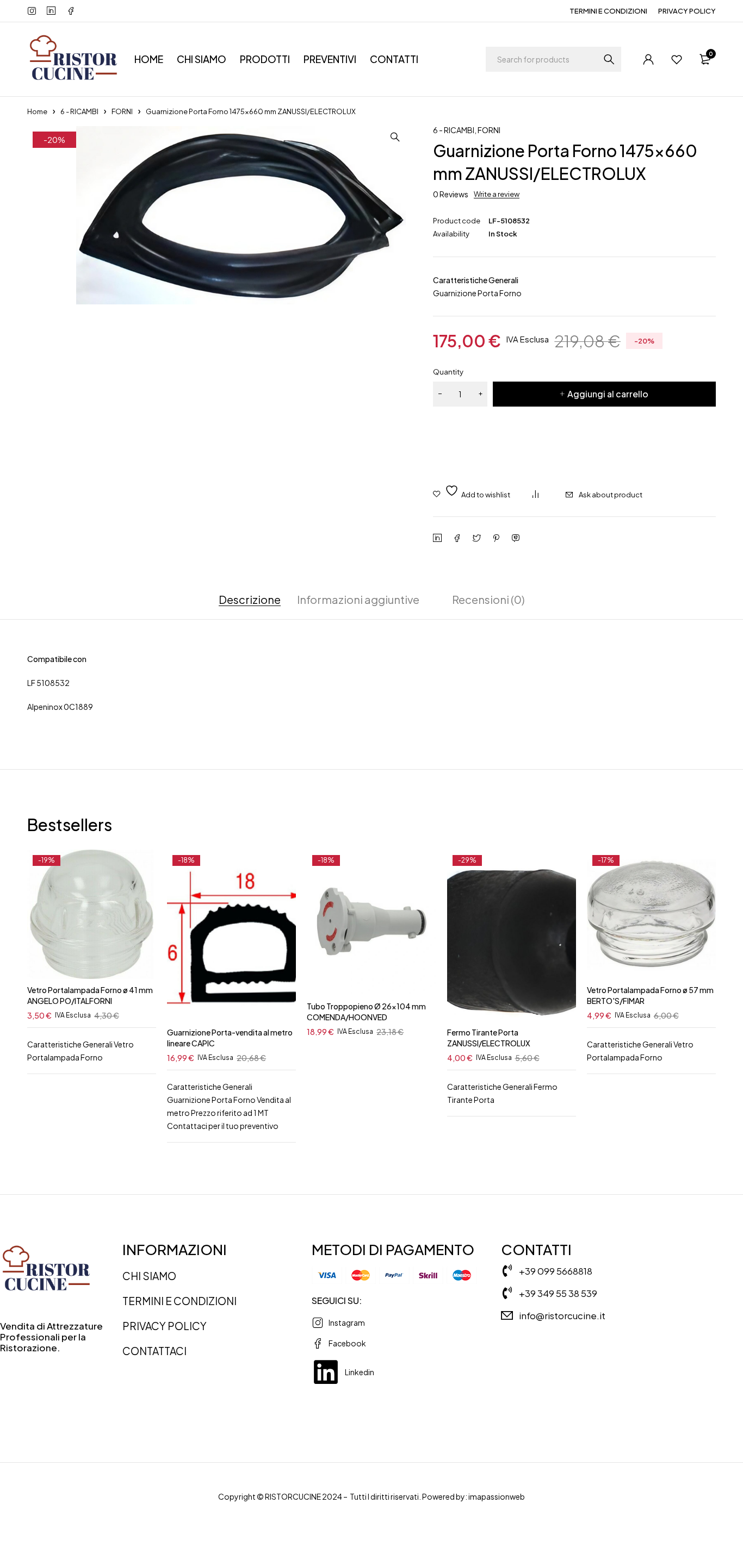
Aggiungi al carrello (607, 394)
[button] (395, 137)
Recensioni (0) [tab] (488, 599)
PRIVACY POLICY (687, 11)
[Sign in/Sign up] (648, 59)
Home (37, 111)
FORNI (122, 111)
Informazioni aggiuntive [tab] (358, 599)
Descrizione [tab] (250, 599)
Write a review (496, 194)
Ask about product (610, 494)
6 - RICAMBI (79, 111)
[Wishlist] (677, 59)
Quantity (448, 371)
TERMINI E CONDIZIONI (608, 11)
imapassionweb (496, 1496)
